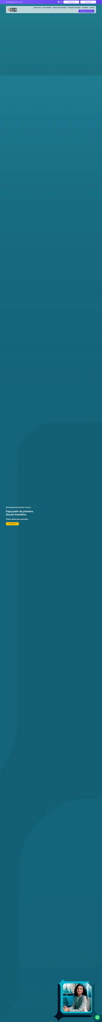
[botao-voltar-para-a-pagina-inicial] (13, 10)
